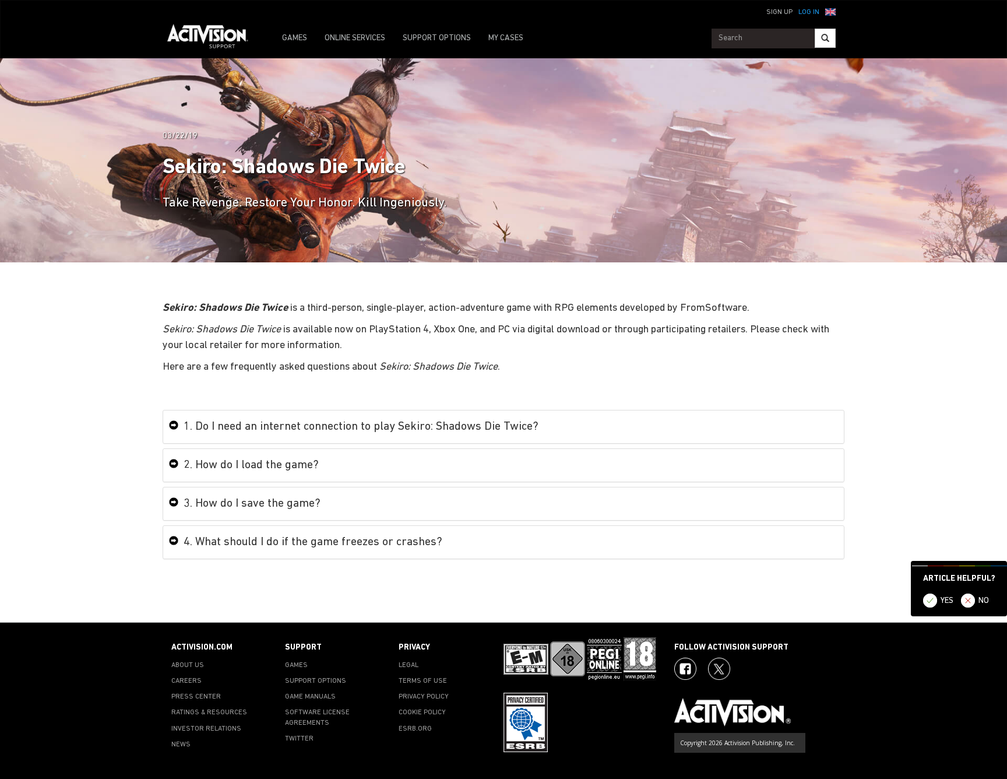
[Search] (825, 38)
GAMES (294, 38)
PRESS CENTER (196, 696)
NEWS (181, 744)
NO (983, 600)
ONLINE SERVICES (355, 38)
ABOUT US (187, 665)
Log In (808, 12)
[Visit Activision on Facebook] (685, 669)
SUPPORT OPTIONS (437, 38)
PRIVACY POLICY (424, 696)
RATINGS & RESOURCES (209, 712)
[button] (830, 11)
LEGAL (408, 665)
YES (947, 600)
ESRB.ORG (415, 728)
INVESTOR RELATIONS (206, 728)
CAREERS (186, 681)
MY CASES (505, 38)
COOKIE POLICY (422, 712)
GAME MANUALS (310, 696)
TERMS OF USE (423, 681)
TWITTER (299, 738)
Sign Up (779, 12)
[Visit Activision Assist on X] (719, 669)
